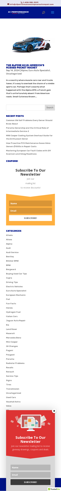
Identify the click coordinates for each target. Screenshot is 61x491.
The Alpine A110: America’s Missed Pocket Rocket (25, 66)
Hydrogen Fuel (13, 312)
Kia (7, 325)
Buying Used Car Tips (16, 274)
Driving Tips (12, 282)
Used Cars (11, 397)
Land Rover (11, 329)
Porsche (10, 359)
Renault (10, 372)
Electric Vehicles (14, 286)
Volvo (8, 406)
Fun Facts (11, 303)
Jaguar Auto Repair (15, 320)
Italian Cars (11, 316)
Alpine (24, 70)
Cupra (9, 278)
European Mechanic (16, 295)
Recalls (9, 367)
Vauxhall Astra (13, 402)
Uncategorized (14, 74)
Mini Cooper (12, 342)
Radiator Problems (15, 363)
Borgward (11, 269)
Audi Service (12, 252)
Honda (9, 308)
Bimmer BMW (12, 261)
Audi (8, 248)
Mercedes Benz (13, 338)
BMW (8, 265)
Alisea (9, 239)
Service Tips (12, 376)
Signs (9, 380)
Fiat (8, 299)
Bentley (10, 256)
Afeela (9, 235)
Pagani (9, 350)
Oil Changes (12, 346)
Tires (8, 384)
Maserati (10, 333)
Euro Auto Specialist (39, 70)
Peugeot (10, 355)
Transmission (12, 389)
